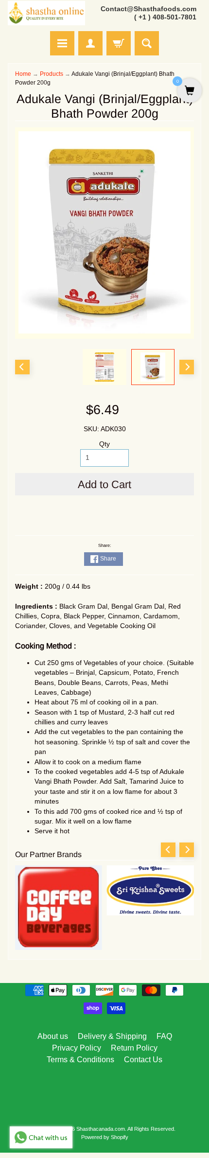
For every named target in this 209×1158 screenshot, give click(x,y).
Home (23, 74)
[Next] (186, 367)
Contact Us (143, 1059)
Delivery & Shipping (112, 1036)
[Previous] (22, 367)
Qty (104, 444)
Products (51, 74)
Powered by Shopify (104, 1137)
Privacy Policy (76, 1048)
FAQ (164, 1036)
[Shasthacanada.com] (46, 13)
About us (52, 1036)
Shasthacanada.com (100, 1129)
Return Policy (134, 1048)
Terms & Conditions (80, 1059)
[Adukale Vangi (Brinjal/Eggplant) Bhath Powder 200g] (153, 367)
